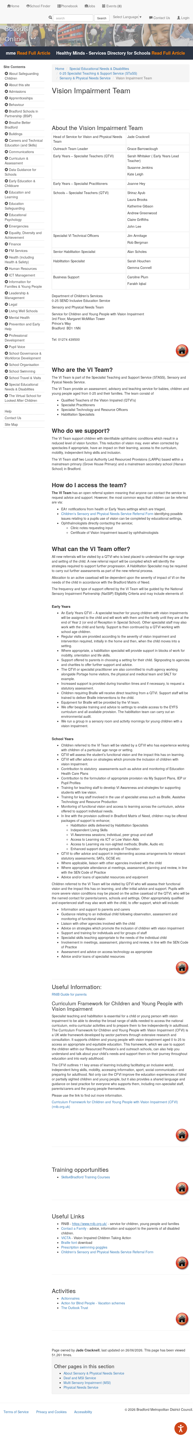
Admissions (17, 91)
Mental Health (19, 317)
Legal (12, 304)
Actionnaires (70, 1298)
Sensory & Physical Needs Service (85, 78)
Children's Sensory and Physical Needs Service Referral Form (107, 513)
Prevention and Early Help (22, 326)
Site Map (11, 424)
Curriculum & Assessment (16, 160)
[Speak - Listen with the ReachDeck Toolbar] (180, 1428)
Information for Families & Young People (23, 284)
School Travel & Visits (24, 377)
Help (8, 411)
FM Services (18, 250)
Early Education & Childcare (20, 183)
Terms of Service (16, 1411)
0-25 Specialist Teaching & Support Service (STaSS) (98, 73)
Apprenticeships (20, 98)
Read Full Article (21, 53)
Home (14, 6)
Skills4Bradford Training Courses (85, 1177)
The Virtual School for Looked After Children (23, 398)
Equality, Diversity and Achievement (23, 235)
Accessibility (83, 1411)
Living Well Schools (23, 310)
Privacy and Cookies (51, 1411)
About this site (19, 84)
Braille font (69, 1242)
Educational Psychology (15, 217)
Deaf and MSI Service (80, 1377)
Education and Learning (17, 194)
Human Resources (22, 268)
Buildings (15, 133)
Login (184, 17)
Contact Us (161, 17)
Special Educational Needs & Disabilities (21, 386)
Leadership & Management (17, 295)
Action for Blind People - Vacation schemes (93, 1303)
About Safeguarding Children (22, 76)
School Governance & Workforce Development (23, 355)
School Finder (40, 6)
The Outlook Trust (74, 1307)
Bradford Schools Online (17, 29)
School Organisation (23, 364)
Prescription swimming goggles (84, 1247)
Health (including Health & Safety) (19, 259)
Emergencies (18, 226)
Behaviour (16, 104)
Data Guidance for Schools (20, 172)
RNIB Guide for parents (69, 994)
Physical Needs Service (81, 1387)
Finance (14, 244)
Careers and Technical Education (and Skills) (24, 142)
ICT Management (21, 275)
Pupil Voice (16, 346)
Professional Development (16, 337)
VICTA (66, 1237)
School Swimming (21, 371)
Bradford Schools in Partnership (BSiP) (21, 113)
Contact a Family (74, 1228)
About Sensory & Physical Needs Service (94, 1373)
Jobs (91, 6)
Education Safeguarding (15, 206)
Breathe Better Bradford (18, 125)
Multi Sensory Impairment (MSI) (87, 1382)
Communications (21, 151)
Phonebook (69, 6)
